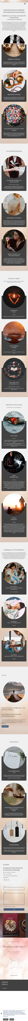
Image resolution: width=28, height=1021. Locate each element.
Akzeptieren (6, 1019)
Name (5, 886)
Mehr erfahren (4, 988)
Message (5, 892)
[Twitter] (8, 880)
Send (14, 909)
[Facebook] (4, 880)
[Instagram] (6, 880)
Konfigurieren (5, 1016)
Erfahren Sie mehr (5, 726)
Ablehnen (11, 1019)
